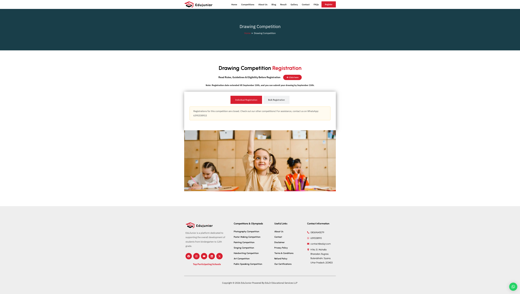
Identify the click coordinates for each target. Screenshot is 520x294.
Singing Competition (244, 247)
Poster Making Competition (247, 237)
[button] (513, 287)
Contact (306, 4)
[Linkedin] (212, 256)
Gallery (294, 4)
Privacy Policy (281, 247)
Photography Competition (246, 231)
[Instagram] (196, 256)
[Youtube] (204, 256)
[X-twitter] (219, 256)
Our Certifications (283, 264)
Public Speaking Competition (248, 264)
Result (283, 4)
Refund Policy (280, 258)
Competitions (247, 4)
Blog (274, 4)
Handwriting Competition (246, 253)
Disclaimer (279, 242)
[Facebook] (189, 256)
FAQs (316, 4)
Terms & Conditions (283, 253)
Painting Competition (244, 242)
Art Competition (242, 258)
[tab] (246, 100)
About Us (262, 4)
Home (234, 4)
